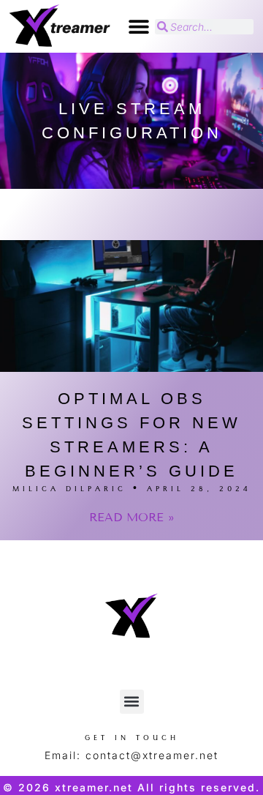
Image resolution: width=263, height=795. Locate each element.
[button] (138, 26)
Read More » (132, 517)
